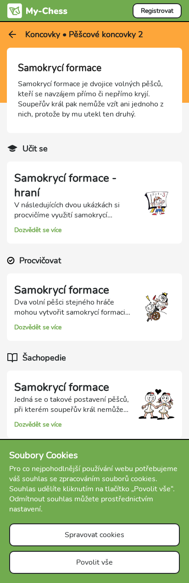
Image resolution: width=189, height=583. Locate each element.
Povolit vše (94, 562)
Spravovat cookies (94, 535)
